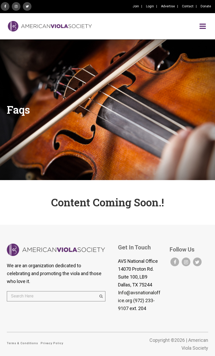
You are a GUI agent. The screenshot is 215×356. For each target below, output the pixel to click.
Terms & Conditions (22, 343)
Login (150, 6)
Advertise (168, 6)
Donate (206, 6)
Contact (188, 6)
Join (136, 6)
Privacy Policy (52, 343)
